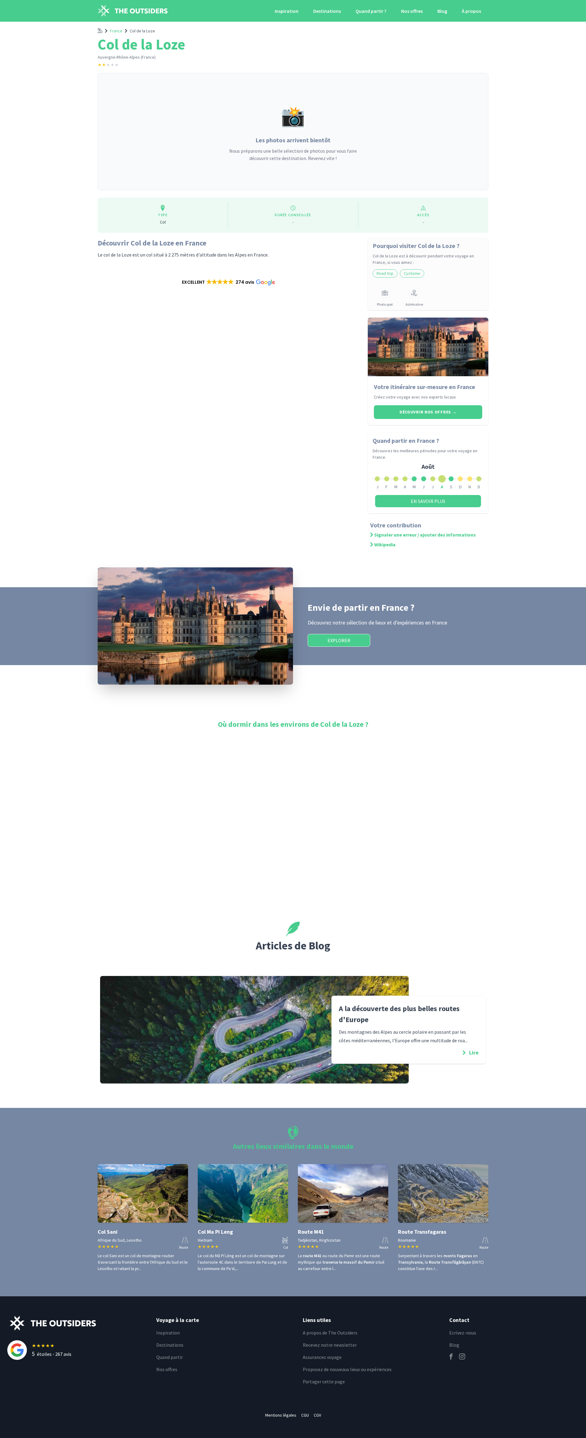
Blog (442, 11)
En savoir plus (428, 501)
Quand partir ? (371, 11)
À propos (471, 11)
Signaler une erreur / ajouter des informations (425, 535)
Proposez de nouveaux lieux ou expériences (347, 1369)
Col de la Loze (142, 31)
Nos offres (412, 11)
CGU (305, 1415)
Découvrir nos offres (428, 412)
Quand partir (169, 1357)
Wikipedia (385, 544)
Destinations (327, 11)
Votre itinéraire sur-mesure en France (424, 387)
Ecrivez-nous (462, 1333)
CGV (317, 1415)
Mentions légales (280, 1415)
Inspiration (286, 11)
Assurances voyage (322, 1357)
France (116, 31)
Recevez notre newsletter (330, 1345)
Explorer (338, 640)
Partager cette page (324, 1381)
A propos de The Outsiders (330, 1333)
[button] (228, 282)
